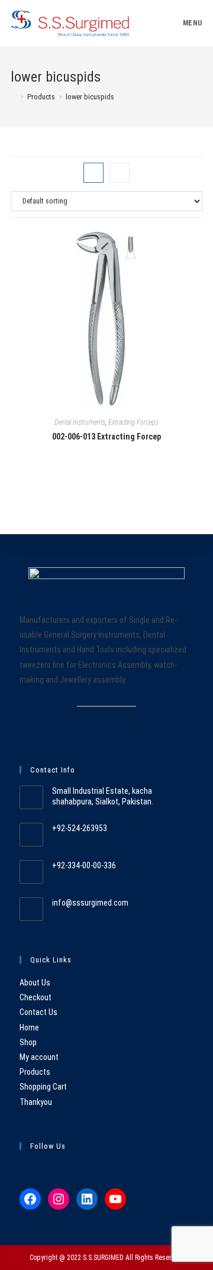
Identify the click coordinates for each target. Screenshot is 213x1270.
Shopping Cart (43, 1086)
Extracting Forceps (133, 422)
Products (35, 1072)
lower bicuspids (90, 96)
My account (39, 1057)
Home (29, 1027)
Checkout (35, 997)
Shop (28, 1042)
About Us (35, 982)
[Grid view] (93, 173)
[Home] (14, 96)
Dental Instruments (79, 422)
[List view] (119, 173)
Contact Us (38, 1012)
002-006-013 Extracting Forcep (106, 436)
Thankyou (36, 1102)
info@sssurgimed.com (90, 902)
